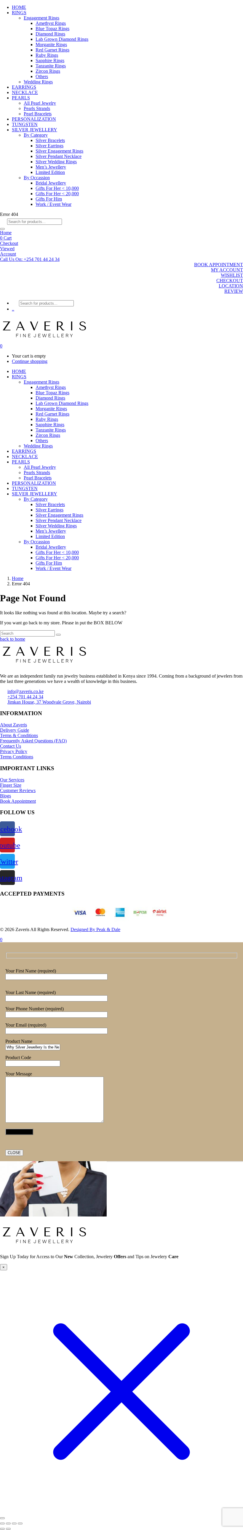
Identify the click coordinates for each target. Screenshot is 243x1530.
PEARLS (21, 97)
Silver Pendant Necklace (58, 156)
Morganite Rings (51, 44)
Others (42, 76)
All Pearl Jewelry (40, 103)
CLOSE (14, 1153)
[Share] (14, 1523)
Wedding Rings (38, 81)
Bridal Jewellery (51, 182)
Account (8, 253)
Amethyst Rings (51, 23)
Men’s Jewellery (51, 166)
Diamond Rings (50, 33)
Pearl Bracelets (38, 113)
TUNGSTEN (25, 124)
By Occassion (37, 177)
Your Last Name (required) (30, 992)
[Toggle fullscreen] (8, 1523)
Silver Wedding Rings (56, 161)
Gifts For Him (49, 198)
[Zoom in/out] (2, 1523)
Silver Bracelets (50, 140)
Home (6, 232)
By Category (36, 135)
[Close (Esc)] (20, 1523)
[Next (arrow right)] (8, 1529)
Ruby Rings (47, 55)
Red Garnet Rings (52, 49)
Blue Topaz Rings (52, 28)
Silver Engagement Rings (59, 151)
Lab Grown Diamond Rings (62, 39)
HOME (19, 7)
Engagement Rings (41, 17)
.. (13, 308)
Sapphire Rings (50, 60)
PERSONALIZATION (34, 119)
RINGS (19, 12)
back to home (12, 639)
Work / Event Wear (53, 204)
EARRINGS (24, 87)
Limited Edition (50, 172)
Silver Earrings (49, 145)
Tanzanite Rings (51, 65)
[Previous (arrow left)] (2, 1529)
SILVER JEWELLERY (34, 129)
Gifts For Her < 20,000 (57, 193)
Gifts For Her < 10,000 (57, 188)
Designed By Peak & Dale (95, 929)
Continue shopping (29, 361)
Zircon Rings (48, 71)
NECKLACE (25, 92)
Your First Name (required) (30, 970)
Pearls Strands (37, 108)
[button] (30, 259)
